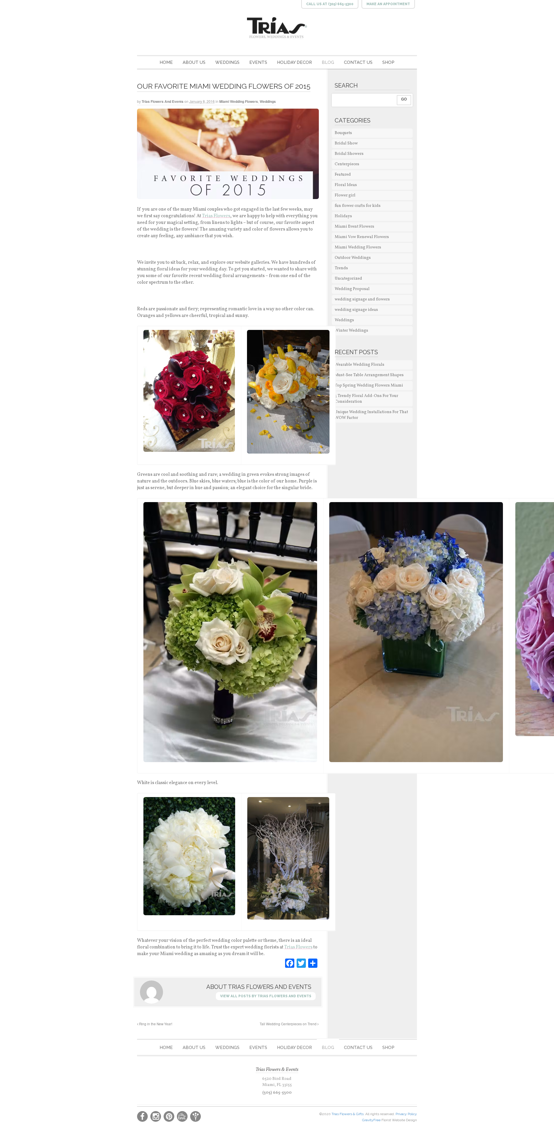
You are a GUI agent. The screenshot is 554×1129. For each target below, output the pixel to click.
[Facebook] (289, 963)
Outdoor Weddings (353, 258)
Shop (388, 62)
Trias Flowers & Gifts (348, 1114)
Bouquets (343, 133)
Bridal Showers (349, 154)
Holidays (343, 216)
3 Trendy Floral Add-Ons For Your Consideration (366, 398)
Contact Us (358, 62)
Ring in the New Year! (155, 1024)
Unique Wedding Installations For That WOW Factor (371, 415)
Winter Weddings (351, 330)
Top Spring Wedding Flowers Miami (369, 385)
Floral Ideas (346, 185)
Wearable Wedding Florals (359, 364)
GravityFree (371, 1120)
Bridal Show (346, 143)
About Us (194, 62)
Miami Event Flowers (354, 226)
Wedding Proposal (352, 289)
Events (258, 62)
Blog (328, 62)
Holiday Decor (294, 62)
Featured (343, 174)
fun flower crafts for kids (358, 206)
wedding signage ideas (356, 310)
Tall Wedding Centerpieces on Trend (288, 1024)
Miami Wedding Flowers (238, 101)
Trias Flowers (216, 216)
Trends (341, 268)
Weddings (227, 62)
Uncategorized (348, 278)
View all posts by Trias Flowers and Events (265, 996)
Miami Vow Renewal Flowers (362, 237)
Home (166, 62)
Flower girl (345, 195)
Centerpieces (347, 164)
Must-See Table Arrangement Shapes (369, 375)
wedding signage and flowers (362, 299)
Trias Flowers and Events (163, 101)
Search (346, 85)
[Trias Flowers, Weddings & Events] (277, 28)
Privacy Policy (406, 1114)
